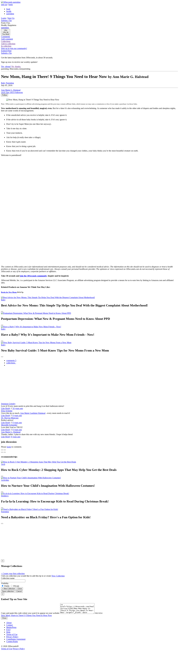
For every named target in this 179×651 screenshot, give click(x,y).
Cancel (19, 591)
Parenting (10, 83)
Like (3, 408)
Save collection (8, 591)
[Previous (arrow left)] (2, 452)
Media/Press (11, 627)
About (9, 623)
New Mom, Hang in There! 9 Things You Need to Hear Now (26, 615)
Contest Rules (12, 641)
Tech (3, 464)
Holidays (5, 496)
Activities (5, 480)
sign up (4, 4)
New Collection (58, 576)
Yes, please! (6, 66)
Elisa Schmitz (6, 411)
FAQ (8, 630)
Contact (9, 625)
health (8, 11)
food (8, 9)
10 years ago (17, 408)
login (11, 4)
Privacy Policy (12, 637)
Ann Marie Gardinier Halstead (32, 413)
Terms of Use (11, 634)
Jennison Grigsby (8, 404)
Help (8, 632)
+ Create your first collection (13, 573)
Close (20, 589)
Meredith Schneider (9, 425)
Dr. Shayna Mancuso (9, 418)
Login (3, 18)
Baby (3, 83)
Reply (7, 408)
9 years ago (17, 415)
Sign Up (10, 18)
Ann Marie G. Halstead (10, 432)
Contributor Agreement (15, 639)
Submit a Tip (6, 20)
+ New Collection (8, 589)
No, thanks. (16, 66)
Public (7, 586)
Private (16, 586)
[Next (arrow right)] (5, 452)
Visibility (5, 583)
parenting (10, 14)
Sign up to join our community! (14, 48)
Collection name (8, 578)
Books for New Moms (9, 292)
